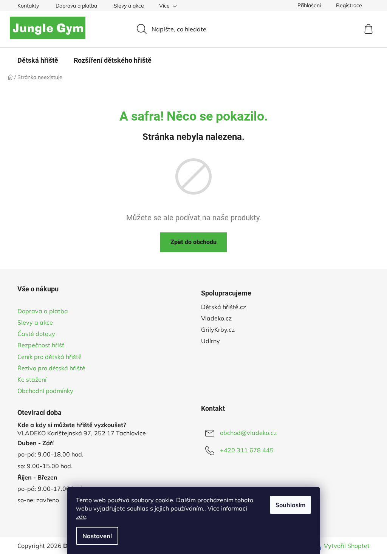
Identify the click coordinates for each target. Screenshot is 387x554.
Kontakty (28, 5)
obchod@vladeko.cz (248, 432)
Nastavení (97, 536)
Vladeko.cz (216, 318)
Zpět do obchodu (193, 242)
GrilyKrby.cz (218, 329)
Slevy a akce (129, 5)
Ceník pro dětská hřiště (49, 357)
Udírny (210, 341)
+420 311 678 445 (247, 450)
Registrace (349, 5)
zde (81, 516)
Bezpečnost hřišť (40, 345)
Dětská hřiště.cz (223, 307)
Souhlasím (290, 505)
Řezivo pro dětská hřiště (51, 368)
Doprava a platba (76, 5)
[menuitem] (38, 60)
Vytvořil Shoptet (347, 545)
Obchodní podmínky (45, 391)
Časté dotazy (36, 333)
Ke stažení (31, 379)
